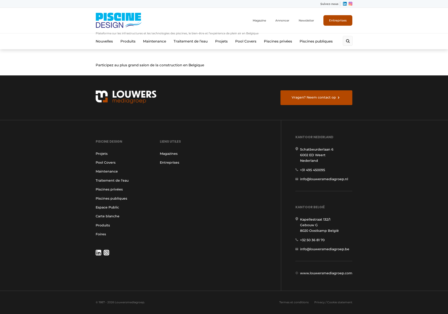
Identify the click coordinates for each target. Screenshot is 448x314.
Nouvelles (104, 41)
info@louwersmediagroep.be (324, 249)
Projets (221, 41)
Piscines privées (278, 41)
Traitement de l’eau (191, 41)
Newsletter (306, 20)
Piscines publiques (316, 41)
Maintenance (154, 41)
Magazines (169, 154)
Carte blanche (107, 216)
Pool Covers (245, 41)
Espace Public (107, 207)
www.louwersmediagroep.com (326, 273)
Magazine (259, 20)
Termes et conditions (294, 302)
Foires (101, 234)
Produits (128, 41)
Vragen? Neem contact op (314, 97)
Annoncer (282, 20)
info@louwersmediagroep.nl (324, 179)
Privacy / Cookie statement (333, 302)
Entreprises (338, 20)
